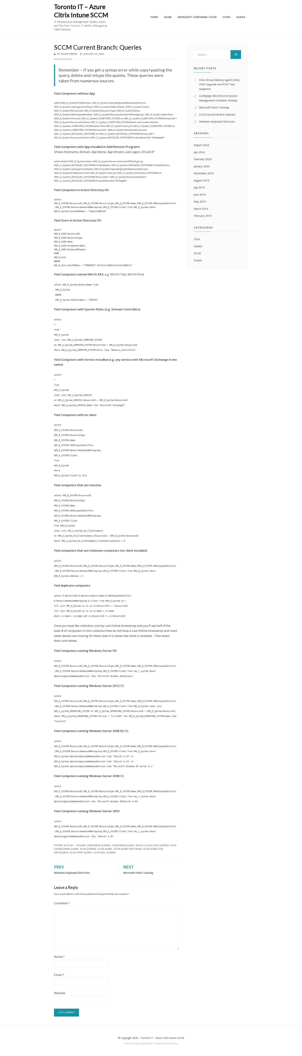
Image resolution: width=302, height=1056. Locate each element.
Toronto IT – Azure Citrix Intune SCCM (162, 1038)
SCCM (70, 845)
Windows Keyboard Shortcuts (217, 121)
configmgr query (123, 845)
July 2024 (199, 152)
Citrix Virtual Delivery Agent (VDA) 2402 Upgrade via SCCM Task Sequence (219, 84)
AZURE (168, 17)
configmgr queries (98, 845)
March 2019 (201, 208)
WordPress (172, 1043)
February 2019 (203, 215)
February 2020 (203, 159)
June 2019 (200, 194)
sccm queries (88, 848)
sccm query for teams (128, 848)
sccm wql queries (105, 852)
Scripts (198, 260)
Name (59, 957)
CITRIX (226, 17)
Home (154, 17)
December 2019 (204, 173)
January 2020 (202, 166)
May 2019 (200, 201)
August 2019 (201, 180)
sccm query (105, 848)
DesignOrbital (146, 1043)
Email (59, 975)
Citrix (197, 239)
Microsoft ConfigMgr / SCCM (197, 17)
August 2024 (201, 145)
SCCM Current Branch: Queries (217, 114)
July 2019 (199, 187)
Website (59, 993)
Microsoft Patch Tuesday (214, 107)
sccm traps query (81, 852)
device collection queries (152, 845)
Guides (240, 17)
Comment (62, 903)
